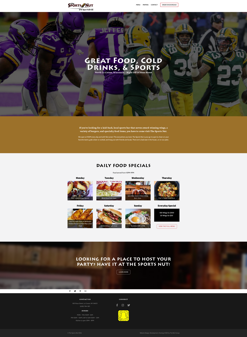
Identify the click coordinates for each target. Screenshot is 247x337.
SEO (166, 333)
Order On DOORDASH (169, 5)
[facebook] (117, 305)
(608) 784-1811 (85, 306)
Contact (154, 5)
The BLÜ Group (174, 333)
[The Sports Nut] (81, 9)
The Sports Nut (73, 333)
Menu (138, 5)
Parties (145, 5)
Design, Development (151, 333)
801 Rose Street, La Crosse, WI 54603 (85, 303)
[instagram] (123, 305)
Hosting (161, 333)
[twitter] (129, 305)
